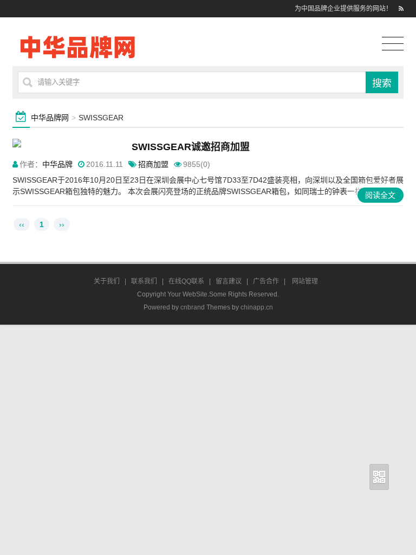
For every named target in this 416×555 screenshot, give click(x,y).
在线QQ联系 (186, 281)
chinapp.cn (256, 307)
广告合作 (266, 281)
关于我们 (107, 281)
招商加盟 (153, 164)
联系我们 (144, 281)
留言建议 (229, 281)
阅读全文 (380, 195)
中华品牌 (57, 164)
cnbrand (192, 307)
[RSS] (401, 8)
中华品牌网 (50, 117)
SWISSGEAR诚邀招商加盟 (191, 146)
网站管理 (305, 281)
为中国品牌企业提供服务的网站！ (343, 8)
